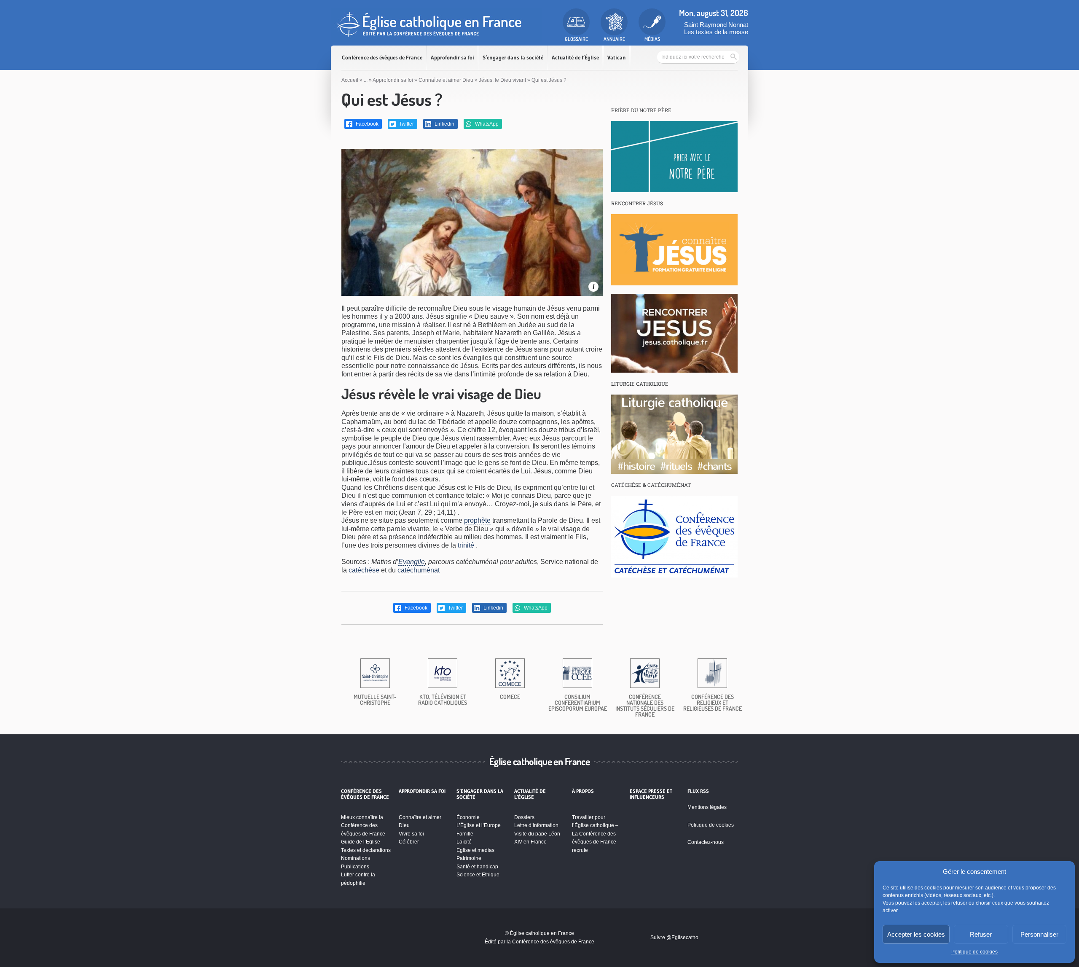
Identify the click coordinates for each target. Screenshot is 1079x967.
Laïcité (464, 842)
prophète (477, 520)
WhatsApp (486, 124)
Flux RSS (698, 791)
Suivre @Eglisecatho (674, 937)
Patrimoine (468, 858)
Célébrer (409, 842)
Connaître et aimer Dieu (446, 80)
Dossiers (524, 817)
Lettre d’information (536, 825)
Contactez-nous (705, 842)
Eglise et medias (475, 850)
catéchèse (364, 570)
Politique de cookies (974, 952)
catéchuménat (418, 570)
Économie (468, 817)
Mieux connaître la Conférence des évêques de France (363, 825)
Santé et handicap (477, 867)
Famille (464, 834)
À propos (583, 791)
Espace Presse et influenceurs (651, 794)
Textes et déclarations (366, 850)
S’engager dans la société (513, 57)
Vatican (616, 57)
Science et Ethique (477, 875)
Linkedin (443, 124)
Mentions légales (707, 807)
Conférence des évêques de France (382, 57)
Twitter (406, 124)
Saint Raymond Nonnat (716, 24)
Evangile (411, 561)
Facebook (366, 124)
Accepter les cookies (916, 934)
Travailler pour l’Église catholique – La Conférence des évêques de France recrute (595, 833)
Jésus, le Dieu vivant (502, 80)
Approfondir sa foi (452, 57)
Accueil (349, 80)
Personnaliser (1039, 934)
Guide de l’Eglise (360, 842)
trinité (466, 545)
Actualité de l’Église (575, 57)
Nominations (355, 858)
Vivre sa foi (411, 834)
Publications (355, 867)
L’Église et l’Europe (478, 825)
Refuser (981, 934)
